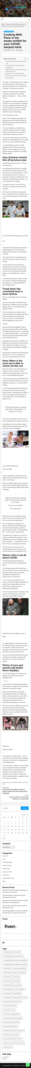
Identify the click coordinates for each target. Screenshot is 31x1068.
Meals (23, 782)
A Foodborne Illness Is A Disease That (13, 956)
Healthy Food (6, 868)
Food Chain (15, 1035)
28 (19, 832)
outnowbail (5, 1057)
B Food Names (16, 981)
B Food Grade (7, 977)
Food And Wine (7, 1018)
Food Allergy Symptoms (9, 1006)
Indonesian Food (7, 872)
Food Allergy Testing (9, 1010)
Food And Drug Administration (11, 1014)
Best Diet (5, 856)
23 (26, 829)
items (10, 1047)
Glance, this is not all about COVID (15, 73)
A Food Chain (6, 968)
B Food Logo (6, 981)
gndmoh (4, 1059)
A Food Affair (16, 952)
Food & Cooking (9, 31)
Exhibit (19, 782)
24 (4, 832)
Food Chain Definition (9, 1039)
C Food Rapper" (17, 993)
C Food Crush (20, 989)
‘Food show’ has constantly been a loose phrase (15, 66)
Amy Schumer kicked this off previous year (16, 62)
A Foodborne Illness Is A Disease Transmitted (15, 960)
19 (11, 829)
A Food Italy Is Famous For (19, 968)
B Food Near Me (7, 985)
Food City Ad (6, 1043)
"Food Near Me (7, 952)
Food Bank (16, 1022)
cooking (7, 782)
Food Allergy (17, 1001)
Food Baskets (20, 1030)
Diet (21, 997)
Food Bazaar (6, 1035)
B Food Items (16, 977)
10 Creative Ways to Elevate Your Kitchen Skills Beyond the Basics (13, 896)
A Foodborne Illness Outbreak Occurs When (15, 964)
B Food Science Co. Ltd (9, 989)
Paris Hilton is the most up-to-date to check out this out (16, 70)
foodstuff (21, 1043)
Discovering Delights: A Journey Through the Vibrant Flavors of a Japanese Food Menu (15, 912)
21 (19, 829)
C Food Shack (7, 997)
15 (23, 826)
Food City (19, 1039)
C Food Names (7, 993)
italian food (5, 875)
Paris (3, 784)
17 (4, 829)
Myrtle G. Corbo (10, 50)
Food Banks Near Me (8, 1030)
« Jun (3, 838)
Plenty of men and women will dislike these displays (16, 76)
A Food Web (13, 972)
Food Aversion (7, 1022)
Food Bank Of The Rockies (10, 1026)
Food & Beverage (7, 862)
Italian (5, 1047)
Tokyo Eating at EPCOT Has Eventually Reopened (19, 797)
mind (26, 782)
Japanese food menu (8, 878)
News (4, 881)
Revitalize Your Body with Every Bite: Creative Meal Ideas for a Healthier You (15, 901)
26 (11, 832)
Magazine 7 (18, 1065)
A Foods (5, 972)
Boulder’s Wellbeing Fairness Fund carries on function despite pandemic (14, 790)
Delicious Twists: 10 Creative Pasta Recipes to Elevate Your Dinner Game (15, 891)
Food (3, 859)
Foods (14, 1043)
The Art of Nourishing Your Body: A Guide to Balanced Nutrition (14, 907)
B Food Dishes (22, 972)
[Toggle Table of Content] (25, 59)
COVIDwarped (13, 782)
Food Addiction (7, 1001)
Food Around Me (17, 1018)
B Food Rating (17, 985)
